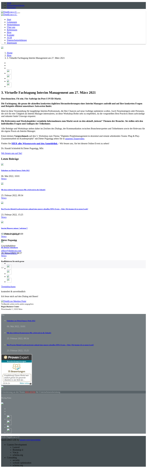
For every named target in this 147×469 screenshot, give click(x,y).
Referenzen (12, 30)
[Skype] (9, 86)
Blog (9, 32)
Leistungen (12, 22)
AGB (9, 3)
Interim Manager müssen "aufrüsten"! (14, 228)
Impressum (11, 8)
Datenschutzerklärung (15, 5)
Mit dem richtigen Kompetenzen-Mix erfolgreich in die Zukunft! (23, 190)
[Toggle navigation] (19, 12)
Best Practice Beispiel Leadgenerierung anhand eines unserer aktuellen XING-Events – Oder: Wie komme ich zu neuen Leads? (44, 209)
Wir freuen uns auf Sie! (11, 153)
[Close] (2, 267)
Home (9, 53)
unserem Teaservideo (74, 138)
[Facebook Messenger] (8, 81)
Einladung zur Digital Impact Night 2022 (15, 170)
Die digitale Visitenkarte (9, 247)
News (3, 178)
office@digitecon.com (11, 250)
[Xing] (9, 73)
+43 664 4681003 (9, 253)
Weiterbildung (13, 24)
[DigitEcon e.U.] (9, 12)
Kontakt (10, 35)
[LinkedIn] (9, 78)
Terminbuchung (8, 286)
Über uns (11, 27)
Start (9, 19)
